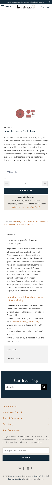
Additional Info (12, 350)
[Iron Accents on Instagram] (28, 468)
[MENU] (1, 6)
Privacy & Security (41, 476)
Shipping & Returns (13, 358)
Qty (5, 178)
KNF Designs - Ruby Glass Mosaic (25, 222)
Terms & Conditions (15, 479)
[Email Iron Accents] (19, 468)
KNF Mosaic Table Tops (24, 225)
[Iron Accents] (26, 6)
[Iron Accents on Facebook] (24, 468)
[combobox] (26, 387)
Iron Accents (14, 476)
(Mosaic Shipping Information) (25, 322)
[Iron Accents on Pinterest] (32, 468)
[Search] (42, 6)
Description (11, 234)
